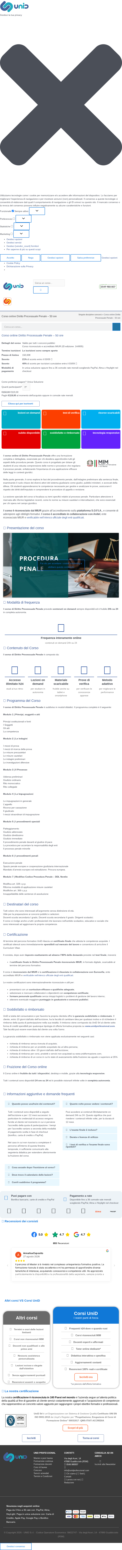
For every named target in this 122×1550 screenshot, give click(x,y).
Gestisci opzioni (14, 239)
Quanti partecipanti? (12, 387)
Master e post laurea (43, 1458)
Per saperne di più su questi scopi (24, 249)
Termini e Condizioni (43, 1476)
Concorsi (38, 1470)
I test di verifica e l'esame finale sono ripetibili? (88, 1145)
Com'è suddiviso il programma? (29, 1182)
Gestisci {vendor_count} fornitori (23, 246)
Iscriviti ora (86, 1377)
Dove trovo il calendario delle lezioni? (32, 1175)
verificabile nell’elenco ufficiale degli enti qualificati (55, 517)
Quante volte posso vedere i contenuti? (91, 1104)
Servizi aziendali (41, 1473)
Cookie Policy (13, 263)
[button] (61, 105)
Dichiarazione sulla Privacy (20, 266)
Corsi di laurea (40, 1467)
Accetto (10, 258)
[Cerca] (116, 327)
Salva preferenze (85, 258)
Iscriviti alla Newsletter (105, 1464)
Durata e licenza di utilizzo (84, 1137)
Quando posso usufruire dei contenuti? (33, 1104)
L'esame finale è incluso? (83, 1130)
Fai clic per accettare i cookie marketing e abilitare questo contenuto (61, 565)
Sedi (81, 1473)
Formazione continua (43, 1461)
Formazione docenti (43, 1464)
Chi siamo (71, 1473)
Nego (31, 258)
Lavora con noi (73, 1479)
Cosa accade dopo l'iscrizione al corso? (33, 1167)
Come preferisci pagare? (14, 382)
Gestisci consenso (16, 1546)
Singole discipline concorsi (90, 315)
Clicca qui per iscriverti (20, 403)
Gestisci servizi (14, 242)
